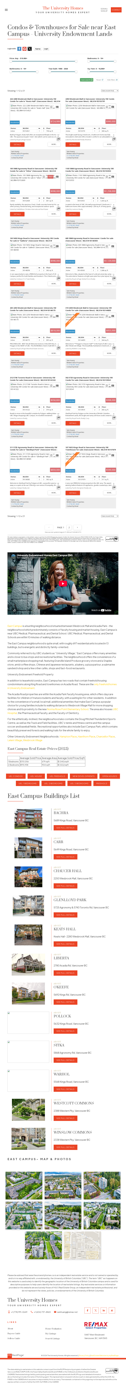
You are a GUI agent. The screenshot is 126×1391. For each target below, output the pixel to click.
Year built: (58, 69)
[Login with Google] (24, 50)
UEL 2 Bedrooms (53, 783)
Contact (116, 10)
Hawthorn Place (86, 736)
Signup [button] (37, 49)
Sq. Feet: (96, 69)
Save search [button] (85, 80)
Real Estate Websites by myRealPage (104, 1355)
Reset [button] (98, 80)
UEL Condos (16, 776)
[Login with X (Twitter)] (30, 50)
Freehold (101, 783)
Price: (18, 58)
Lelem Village (15, 740)
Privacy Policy (84, 1355)
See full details (65, 828)
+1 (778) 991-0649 (17, 156)
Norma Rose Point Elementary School (67, 709)
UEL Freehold (57, 776)
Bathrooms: (18, 69)
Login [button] (46, 49)
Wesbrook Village (32, 740)
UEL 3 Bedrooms (79, 783)
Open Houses (109, 776)
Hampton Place (68, 736)
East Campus (15, 625)
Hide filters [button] (111, 80)
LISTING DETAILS (17, 144)
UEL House (36, 776)
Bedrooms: (95, 58)
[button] (104, 10)
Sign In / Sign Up (104, 10)
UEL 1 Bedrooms (28, 783)
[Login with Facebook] (19, 50)
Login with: (12, 49)
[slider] (11, 61)
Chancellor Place (105, 736)
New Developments (84, 776)
